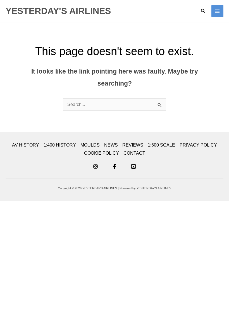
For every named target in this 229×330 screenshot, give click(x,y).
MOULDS (90, 145)
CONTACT (134, 153)
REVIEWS (132, 145)
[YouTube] (133, 166)
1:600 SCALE (161, 145)
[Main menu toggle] (217, 11)
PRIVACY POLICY (198, 145)
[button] (203, 11)
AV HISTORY (25, 145)
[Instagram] (95, 166)
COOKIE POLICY (101, 153)
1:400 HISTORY (60, 145)
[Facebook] (114, 166)
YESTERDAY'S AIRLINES (58, 11)
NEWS (111, 145)
